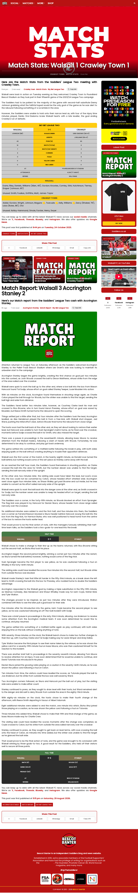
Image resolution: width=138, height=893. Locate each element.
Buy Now (119, 223)
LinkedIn (40, 248)
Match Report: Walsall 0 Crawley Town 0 (79, 279)
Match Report (45, 308)
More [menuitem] (40, 3)
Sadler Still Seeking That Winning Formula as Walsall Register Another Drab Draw (48, 277)
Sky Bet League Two (56, 89)
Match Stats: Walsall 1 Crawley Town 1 (68, 65)
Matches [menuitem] (28, 3)
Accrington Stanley (31, 308)
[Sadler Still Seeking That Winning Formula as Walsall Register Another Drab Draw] (49, 269)
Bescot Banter (79, 889)
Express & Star (47, 862)
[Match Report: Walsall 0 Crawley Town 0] (81, 269)
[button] (134, 3)
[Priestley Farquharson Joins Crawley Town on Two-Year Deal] (17, 269)
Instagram (54, 219)
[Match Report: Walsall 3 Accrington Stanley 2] (118, 164)
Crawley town (57, 74)
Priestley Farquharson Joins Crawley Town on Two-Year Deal (15, 278)
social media (80, 216)
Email (72, 248)
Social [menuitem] (14, 3)
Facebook (19, 219)
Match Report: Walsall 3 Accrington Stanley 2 (113, 174)
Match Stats (72, 74)
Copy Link (87, 248)
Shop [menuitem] (51, 3)
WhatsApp (56, 248)
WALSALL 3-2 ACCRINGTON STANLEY (116, 255)
